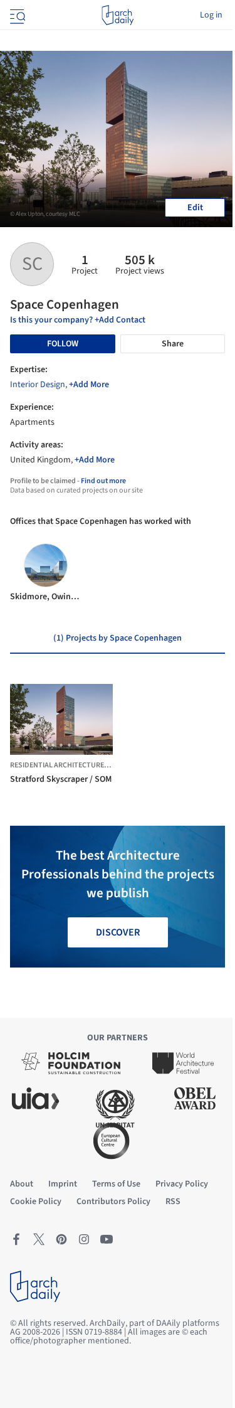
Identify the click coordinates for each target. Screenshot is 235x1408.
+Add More (89, 384)
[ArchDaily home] (117, 15)
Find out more (103, 481)
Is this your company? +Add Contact (77, 320)
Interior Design (37, 384)
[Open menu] (16, 15)
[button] (44, 745)
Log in (211, 15)
